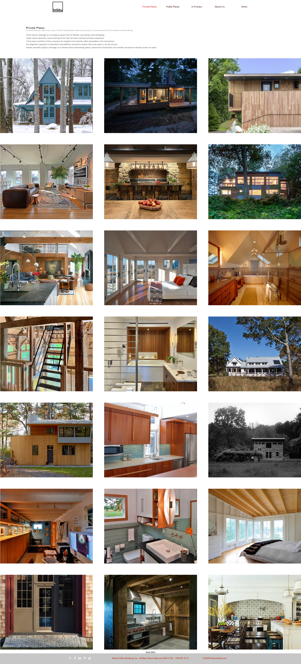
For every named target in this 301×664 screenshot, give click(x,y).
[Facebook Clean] (75, 658)
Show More (150, 652)
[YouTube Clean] (89, 658)
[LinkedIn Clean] (79, 658)
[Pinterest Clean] (84, 658)
